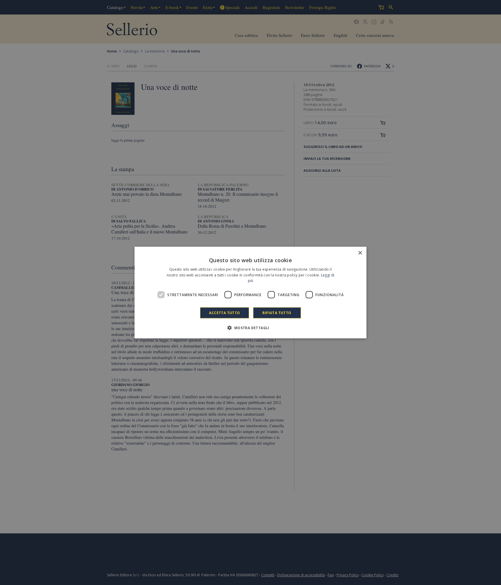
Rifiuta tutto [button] (276, 312)
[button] (250, 327)
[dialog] (250, 292)
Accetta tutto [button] (224, 312)
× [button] (360, 253)
